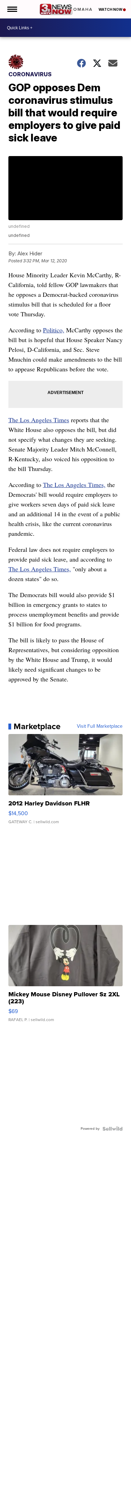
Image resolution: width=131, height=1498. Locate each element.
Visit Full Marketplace (100, 726)
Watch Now (111, 9)
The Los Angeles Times (38, 420)
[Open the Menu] (11, 9)
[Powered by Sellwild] (112, 1128)
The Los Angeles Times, (74, 484)
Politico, (53, 330)
